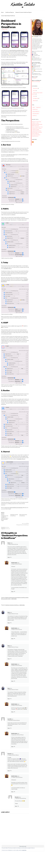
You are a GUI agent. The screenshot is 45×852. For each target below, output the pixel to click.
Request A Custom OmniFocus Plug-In (24, 12)
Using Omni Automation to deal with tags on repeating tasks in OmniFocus (37, 132)
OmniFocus (7, 528)
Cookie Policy (24, 850)
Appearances (35, 88)
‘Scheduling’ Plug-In (10, 129)
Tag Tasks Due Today (11, 154)
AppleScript (38, 107)
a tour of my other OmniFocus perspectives (14, 507)
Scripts (34, 96)
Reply (9, 557)
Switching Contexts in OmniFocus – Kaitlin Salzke (15, 605)
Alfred (34, 107)
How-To (34, 90)
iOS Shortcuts (35, 109)
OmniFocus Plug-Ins (9, 12)
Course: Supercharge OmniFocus (8, 15)
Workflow (7, 527)
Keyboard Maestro (36, 111)
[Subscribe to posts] (33, 142)
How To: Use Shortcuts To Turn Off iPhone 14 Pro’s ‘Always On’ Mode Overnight (37, 128)
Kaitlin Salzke (22, 3)
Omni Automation (36, 113)
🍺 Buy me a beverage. (36, 81)
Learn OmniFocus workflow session (17, 50)
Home (2, 12)
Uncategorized (35, 98)
